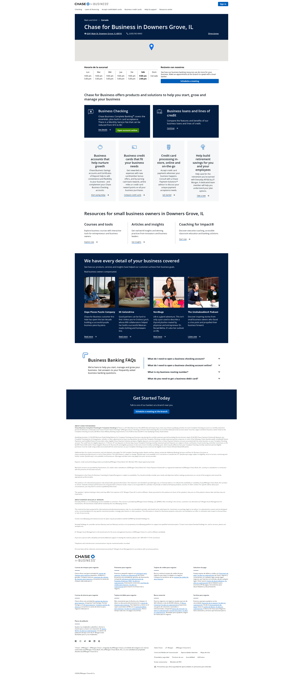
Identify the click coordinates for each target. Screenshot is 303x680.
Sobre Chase (158, 648)
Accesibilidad (190, 657)
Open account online (127, 130)
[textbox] (190, 74)
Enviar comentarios (160, 662)
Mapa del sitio (205, 652)
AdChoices (201, 657)
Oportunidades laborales (189, 652)
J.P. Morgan (169, 648)
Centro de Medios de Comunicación (166, 652)
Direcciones (213, 33)
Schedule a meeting (189, 81)
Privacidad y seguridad (161, 657)
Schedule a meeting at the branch (151, 411)
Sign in (223, 4)
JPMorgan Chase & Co (183, 648)
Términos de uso (177, 657)
